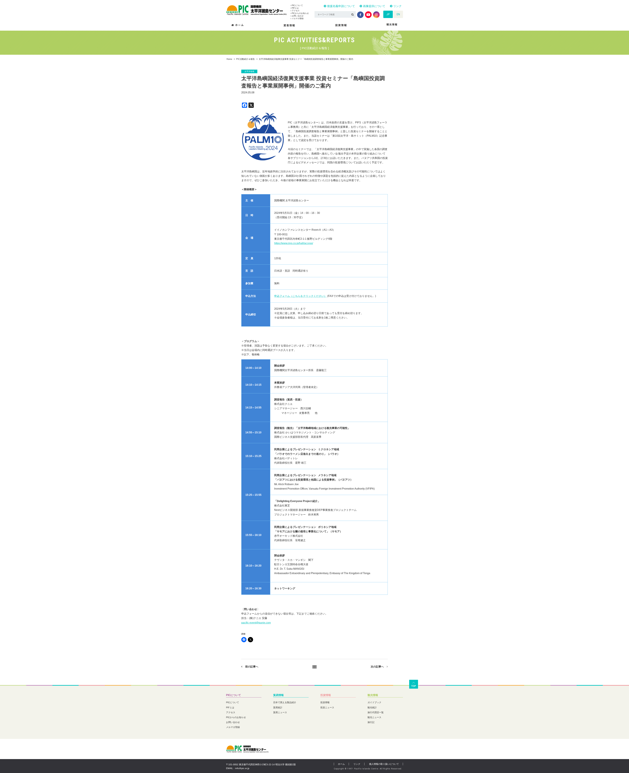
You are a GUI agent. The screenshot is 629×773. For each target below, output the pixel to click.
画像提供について (373, 6)
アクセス (295, 11)
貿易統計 (277, 707)
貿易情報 (278, 695)
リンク (397, 6)
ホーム (341, 764)
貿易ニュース (280, 712)
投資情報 (325, 695)
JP (388, 14)
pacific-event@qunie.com (256, 622)
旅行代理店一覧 (376, 712)
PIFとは (295, 8)
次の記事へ (377, 666)
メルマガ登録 (297, 18)
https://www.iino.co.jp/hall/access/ (293, 243)
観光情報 (373, 695)
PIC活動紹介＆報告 (245, 59)
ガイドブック (374, 702)
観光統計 (372, 707)
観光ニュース (374, 717)
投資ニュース (327, 707)
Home (229, 59)
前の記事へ (251, 666)
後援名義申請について (340, 6)
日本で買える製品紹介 (284, 702)
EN (398, 14)
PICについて (297, 5)
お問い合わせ (297, 16)
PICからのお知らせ (300, 13)
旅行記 (371, 722)
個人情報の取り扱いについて (384, 764)
